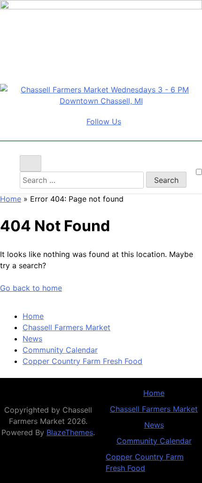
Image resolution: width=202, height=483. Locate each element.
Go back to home (31, 288)
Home (10, 199)
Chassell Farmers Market (66, 327)
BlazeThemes (70, 432)
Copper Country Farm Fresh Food (82, 361)
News (32, 338)
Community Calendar (60, 350)
